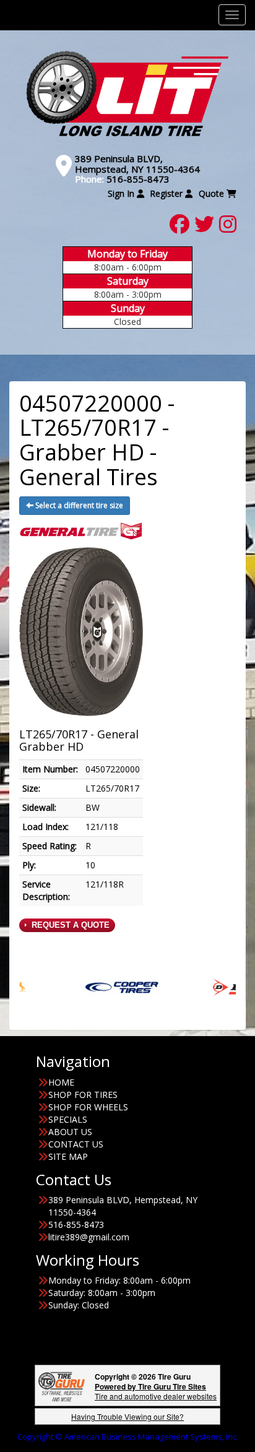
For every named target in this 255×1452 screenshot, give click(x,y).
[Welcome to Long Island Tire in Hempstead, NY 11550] (127, 93)
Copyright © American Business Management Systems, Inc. (127, 1436)
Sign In (122, 193)
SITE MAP (68, 1156)
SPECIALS (67, 1119)
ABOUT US (70, 1132)
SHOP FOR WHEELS (88, 1107)
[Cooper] (97, 986)
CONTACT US (75, 1144)
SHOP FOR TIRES (83, 1094)
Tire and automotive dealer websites (156, 1391)
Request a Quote (69, 925)
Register (167, 193)
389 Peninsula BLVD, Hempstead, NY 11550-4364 (137, 163)
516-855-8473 (138, 179)
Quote (213, 193)
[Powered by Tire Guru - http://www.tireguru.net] (61, 1385)
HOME (61, 1082)
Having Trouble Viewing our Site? (127, 1416)
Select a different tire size (78, 505)
